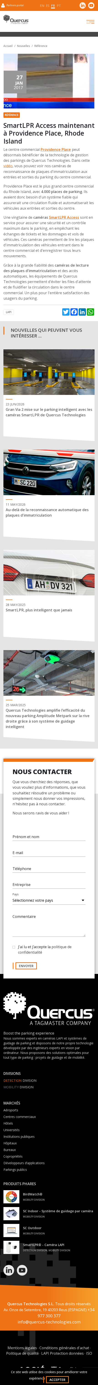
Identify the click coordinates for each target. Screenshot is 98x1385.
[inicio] (49, 1011)
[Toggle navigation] (86, 22)
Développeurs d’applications (24, 1163)
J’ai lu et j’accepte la (45, 949)
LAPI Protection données (62, 1353)
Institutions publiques (19, 1136)
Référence (40, 46)
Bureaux (9, 1150)
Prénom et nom (26, 836)
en (42, 5)
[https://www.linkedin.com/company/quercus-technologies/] (83, 5)
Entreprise (22, 884)
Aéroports (10, 1110)
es (47, 5)
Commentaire (24, 916)
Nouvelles (23, 46)
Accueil (8, 46)
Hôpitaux (10, 1143)
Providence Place (56, 149)
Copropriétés (13, 1156)
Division (19, 1080)
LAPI (8, 312)
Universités (11, 1130)
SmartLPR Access (64, 217)
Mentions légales (22, 1347)
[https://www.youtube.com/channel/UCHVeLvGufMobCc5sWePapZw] (91, 5)
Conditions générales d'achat (64, 1347)
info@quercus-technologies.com (49, 1322)
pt (59, 5)
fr (53, 5)
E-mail (18, 852)
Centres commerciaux (19, 1117)
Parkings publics (15, 1169)
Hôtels (8, 1123)
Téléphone (22, 868)
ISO (89, 1353)
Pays (15, 894)
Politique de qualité (22, 1353)
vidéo (8, 165)
